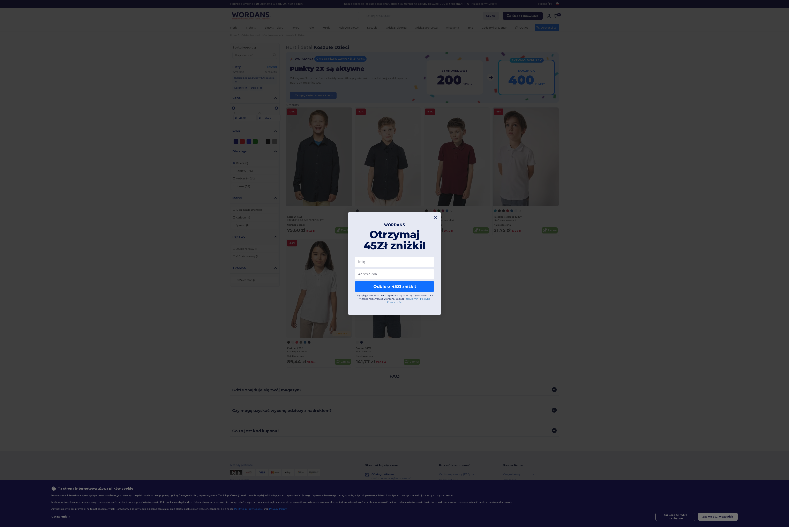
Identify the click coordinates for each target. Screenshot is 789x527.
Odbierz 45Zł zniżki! (394, 286)
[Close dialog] (435, 217)
